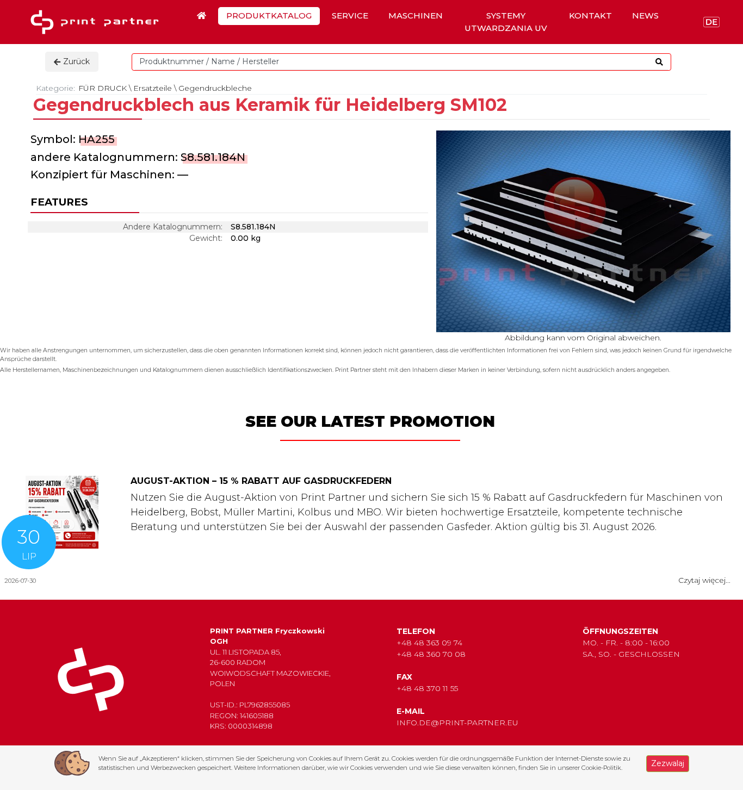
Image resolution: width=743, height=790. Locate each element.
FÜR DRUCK (102, 88)
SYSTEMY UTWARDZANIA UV (506, 21)
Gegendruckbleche (215, 88)
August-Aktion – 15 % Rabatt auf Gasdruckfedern (261, 481)
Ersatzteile (152, 88)
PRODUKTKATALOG (269, 15)
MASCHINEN (415, 15)
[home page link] (98, 22)
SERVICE (350, 15)
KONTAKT (590, 15)
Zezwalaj (667, 763)
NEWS (645, 15)
